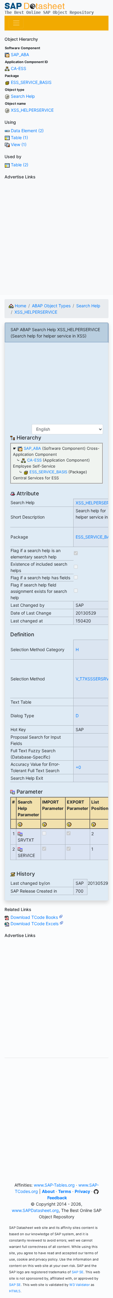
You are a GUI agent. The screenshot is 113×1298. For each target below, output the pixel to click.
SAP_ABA (20, 54)
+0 (78, 767)
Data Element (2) (27, 130)
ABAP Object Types (51, 305)
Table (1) (19, 137)
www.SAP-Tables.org (54, 1185)
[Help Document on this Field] (20, 823)
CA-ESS (18, 68)
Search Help (23, 96)
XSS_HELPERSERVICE (32, 110)
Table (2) (19, 164)
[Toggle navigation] (16, 23)
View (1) (19, 144)
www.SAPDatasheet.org (35, 1210)
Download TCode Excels (35, 923)
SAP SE (77, 1272)
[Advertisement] (56, 238)
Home (20, 305)
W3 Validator (79, 1285)
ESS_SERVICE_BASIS (31, 82)
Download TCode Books (35, 917)
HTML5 (14, 1291)
